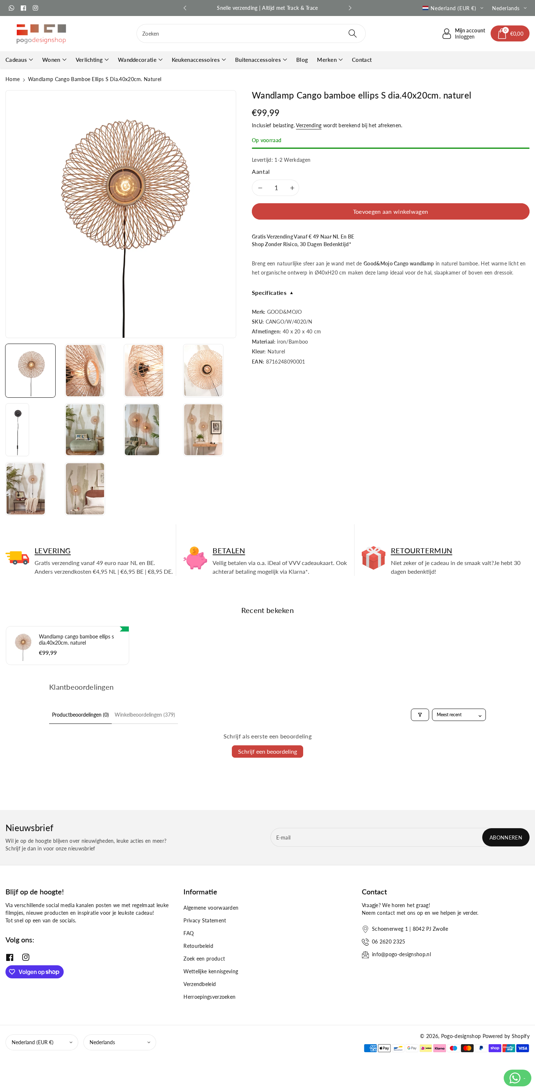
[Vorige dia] (185, 8)
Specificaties (273, 292)
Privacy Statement (204, 920)
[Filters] (420, 715)
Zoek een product (204, 958)
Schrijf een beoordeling (267, 751)
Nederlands (102, 1042)
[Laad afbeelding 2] (85, 370)
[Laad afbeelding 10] (85, 489)
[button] (510, 33)
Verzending (308, 125)
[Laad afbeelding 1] (30, 370)
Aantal (261, 171)
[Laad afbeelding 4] (203, 370)
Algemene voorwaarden (210, 908)
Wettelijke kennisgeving (210, 971)
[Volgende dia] (350, 8)
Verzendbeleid (199, 984)
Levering (53, 550)
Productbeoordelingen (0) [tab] (80, 715)
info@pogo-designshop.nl (401, 954)
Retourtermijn (421, 550)
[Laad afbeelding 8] (203, 430)
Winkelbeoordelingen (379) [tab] (145, 715)
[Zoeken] (352, 33)
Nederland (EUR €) (33, 1042)
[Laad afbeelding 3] (144, 370)
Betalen (229, 550)
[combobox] (251, 33)
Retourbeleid (198, 946)
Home (12, 79)
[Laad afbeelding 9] (25, 489)
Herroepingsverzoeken (209, 997)
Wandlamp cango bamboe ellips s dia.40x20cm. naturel (76, 639)
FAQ (188, 933)
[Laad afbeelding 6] (85, 430)
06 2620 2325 (388, 941)
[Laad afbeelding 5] (17, 430)
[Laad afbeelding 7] (142, 430)
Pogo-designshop (461, 1036)
